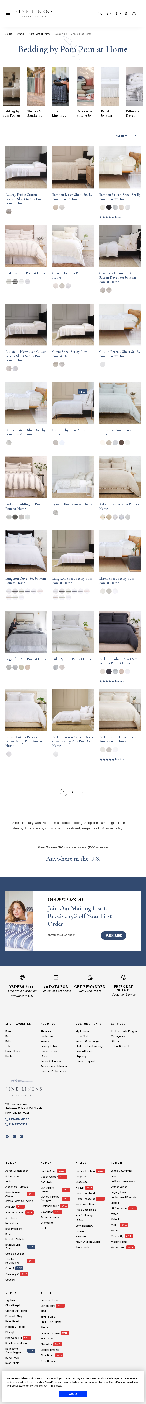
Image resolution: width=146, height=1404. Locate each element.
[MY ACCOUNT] (126, 13)
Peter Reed (12, 1321)
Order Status (83, 1036)
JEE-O (79, 1220)
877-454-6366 (19, 1119)
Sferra (44, 1327)
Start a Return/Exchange (90, 1046)
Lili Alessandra (119, 1208)
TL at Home (47, 1355)
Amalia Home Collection (19, 1200)
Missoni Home (119, 1241)
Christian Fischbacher (12, 1261)
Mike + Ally (117, 1236)
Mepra (115, 1230)
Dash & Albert (48, 1170)
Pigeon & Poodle (15, 1326)
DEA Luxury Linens (47, 1189)
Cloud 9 (10, 1268)
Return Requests (120, 1046)
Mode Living (118, 1247)
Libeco (115, 1202)
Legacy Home (119, 1192)
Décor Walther (49, 1176)
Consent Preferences (53, 1071)
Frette (44, 1228)
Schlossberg (48, 1305)
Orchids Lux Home (16, 1310)
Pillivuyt (9, 1332)
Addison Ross (13, 1175)
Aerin (8, 1181)
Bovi (8, 1234)
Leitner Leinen (119, 1186)
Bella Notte (11, 1223)
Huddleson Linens (86, 1204)
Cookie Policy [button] (115, 1382)
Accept (73, 1394)
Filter (119, 135)
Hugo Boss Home (86, 1209)
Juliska (80, 1231)
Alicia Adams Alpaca (12, 1193)
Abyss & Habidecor (16, 1170)
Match (114, 1213)
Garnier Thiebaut (85, 1170)
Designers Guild (50, 1205)
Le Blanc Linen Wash (123, 1181)
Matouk (115, 1219)
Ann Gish (10, 1206)
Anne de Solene (14, 1212)
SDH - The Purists (51, 1321)
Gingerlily (81, 1176)
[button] (107, 12)
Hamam (80, 1187)
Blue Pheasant (13, 1228)
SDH (43, 1311)
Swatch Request (85, 1061)
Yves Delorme (49, 1360)
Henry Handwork (86, 1193)
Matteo (115, 1224)
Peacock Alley (13, 1316)
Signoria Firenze (50, 1332)
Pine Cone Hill (13, 1337)
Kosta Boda (82, 1247)
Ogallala (10, 1300)
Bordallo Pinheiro (15, 1239)
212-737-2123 (18, 1124)
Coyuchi (10, 1279)
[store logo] (34, 13)
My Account (83, 1031)
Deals (8, 1056)
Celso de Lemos (14, 1253)
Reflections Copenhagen (13, 1350)
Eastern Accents (50, 1217)
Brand (21, 33)
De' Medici (47, 1182)
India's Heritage (85, 1215)
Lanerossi (116, 1175)
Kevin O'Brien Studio (88, 1241)
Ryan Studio (12, 1362)
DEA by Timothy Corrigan (50, 1198)
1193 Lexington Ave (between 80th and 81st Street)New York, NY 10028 (23, 1108)
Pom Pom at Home (40, 33)
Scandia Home (49, 1300)
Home (9, 33)
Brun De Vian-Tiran (13, 1246)
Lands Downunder (121, 1170)
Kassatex (81, 1236)
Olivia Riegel (12, 1305)
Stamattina (47, 1344)
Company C (12, 1274)
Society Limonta (50, 1349)
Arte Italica (11, 1218)
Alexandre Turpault (16, 1186)
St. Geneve (47, 1338)
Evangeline (47, 1222)
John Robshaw (84, 1225)
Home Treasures (85, 1198)
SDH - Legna (48, 1316)
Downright (47, 1211)
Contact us (47, 1036)
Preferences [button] (55, 1386)
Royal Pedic (12, 1357)
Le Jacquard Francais (123, 1197)
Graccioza (82, 1181)
